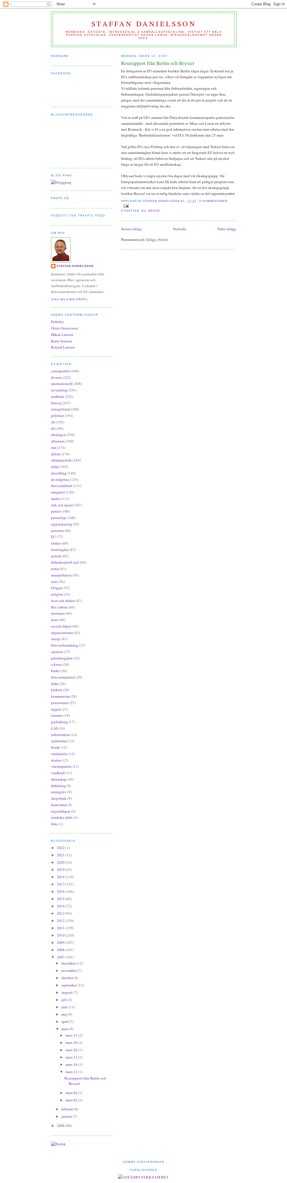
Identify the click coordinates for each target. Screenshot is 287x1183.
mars (65, 1028)
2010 (61, 935)
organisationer (62, 632)
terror (55, 568)
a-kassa (56, 664)
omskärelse (59, 753)
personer (57, 530)
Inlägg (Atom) (157, 239)
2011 (61, 927)
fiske (54, 823)
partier (56, 511)
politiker (57, 415)
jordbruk (57, 396)
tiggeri (56, 709)
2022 (61, 847)
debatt (56, 453)
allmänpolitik (61, 460)
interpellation (61, 575)
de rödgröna (60, 479)
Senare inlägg (131, 228)
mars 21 (72, 1057)
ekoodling (59, 473)
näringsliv (58, 791)
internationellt (62, 383)
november (69, 970)
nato (54, 581)
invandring (59, 390)
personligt (58, 517)
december (69, 963)
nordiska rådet (62, 817)
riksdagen (58, 434)
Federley (57, 321)
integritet (58, 492)
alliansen (58, 441)
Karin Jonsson (61, 340)
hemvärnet (59, 804)
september (69, 985)
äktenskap (58, 779)
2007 (61, 957)
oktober (67, 977)
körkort (56, 689)
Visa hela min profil (69, 299)
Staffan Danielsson (143, 23)
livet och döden (63, 600)
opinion (57, 651)
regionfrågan (60, 811)
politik (56, 556)
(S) (53, 422)
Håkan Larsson (62, 334)
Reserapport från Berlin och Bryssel (157, 63)
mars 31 (72, 1035)
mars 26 (72, 1049)
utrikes (56, 543)
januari (67, 1116)
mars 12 (72, 1071)
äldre (55, 683)
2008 (61, 949)
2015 (61, 898)
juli (64, 999)
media (55, 498)
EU (144, 210)
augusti (67, 992)
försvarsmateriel (63, 677)
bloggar (57, 587)
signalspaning (61, 524)
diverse (56, 377)
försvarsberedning (64, 645)
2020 (61, 862)
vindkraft (58, 772)
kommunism (60, 696)
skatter (56, 760)
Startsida (179, 228)
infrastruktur (60, 734)
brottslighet (60, 549)
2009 (61, 942)
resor (154, 210)
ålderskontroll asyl (65, 562)
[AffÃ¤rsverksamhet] (143, 1177)
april (65, 1021)
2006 (61, 1125)
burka (55, 670)
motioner (58, 613)
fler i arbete (59, 607)
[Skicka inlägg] (126, 205)
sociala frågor (61, 626)
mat (54, 447)
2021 (61, 854)
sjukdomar (59, 740)
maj (64, 1014)
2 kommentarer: (213, 200)
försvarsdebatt (61, 485)
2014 (61, 905)
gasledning (59, 721)
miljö (55, 466)
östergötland (60, 409)
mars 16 (72, 1064)
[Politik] (58, 1144)
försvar (56, 402)
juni (64, 1006)
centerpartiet (60, 370)
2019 (61, 869)
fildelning (58, 785)
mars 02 (72, 1100)
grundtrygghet (62, 658)
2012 (61, 920)
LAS (54, 728)
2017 (61, 884)
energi (56, 638)
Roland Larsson (63, 347)
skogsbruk (59, 798)
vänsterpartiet (61, 766)
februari (67, 1108)
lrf (52, 428)
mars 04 (72, 1092)
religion (57, 594)
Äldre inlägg (226, 228)
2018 (61, 876)
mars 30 (72, 1042)
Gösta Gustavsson (64, 328)
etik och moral (62, 505)
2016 (61, 891)
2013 (61, 913)
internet (57, 715)
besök (55, 747)
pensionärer (60, 702)
